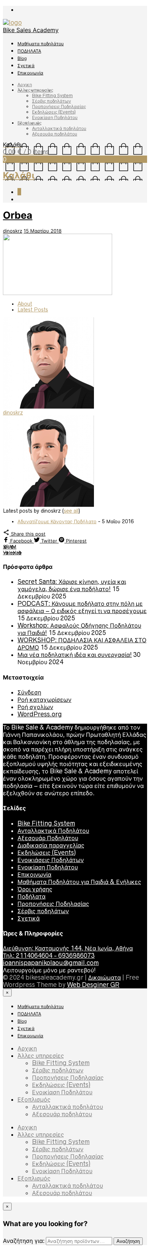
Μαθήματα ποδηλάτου (40, 43)
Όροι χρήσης (34, 889)
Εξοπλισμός (29, 123)
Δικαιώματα (104, 977)
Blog (22, 58)
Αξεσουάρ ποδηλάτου (54, 134)
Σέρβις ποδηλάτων (51, 101)
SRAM (9, 547)
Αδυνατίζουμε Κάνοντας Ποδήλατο (56, 521)
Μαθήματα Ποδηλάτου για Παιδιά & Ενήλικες (79, 881)
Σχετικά (26, 65)
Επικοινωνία (30, 73)
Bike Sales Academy (31, 30)
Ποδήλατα (31, 896)
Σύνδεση (29, 692)
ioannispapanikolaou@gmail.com (51, 962)
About (24, 304)
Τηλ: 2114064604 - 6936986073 (49, 955)
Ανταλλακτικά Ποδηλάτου (53, 830)
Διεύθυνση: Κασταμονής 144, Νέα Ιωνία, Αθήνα (68, 948)
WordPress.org (39, 714)
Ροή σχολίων (35, 707)
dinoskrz (12, 231)
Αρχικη (24, 84)
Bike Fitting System (52, 95)
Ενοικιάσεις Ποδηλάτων (50, 860)
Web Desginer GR (93, 984)
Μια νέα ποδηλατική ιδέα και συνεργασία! (74, 654)
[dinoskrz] (48, 407)
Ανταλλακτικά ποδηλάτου (59, 128)
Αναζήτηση (128, 1241)
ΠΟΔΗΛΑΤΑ (29, 51)
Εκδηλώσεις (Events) (54, 112)
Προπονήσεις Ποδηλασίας (59, 106)
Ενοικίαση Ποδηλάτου (55, 117)
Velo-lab (12, 552)
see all (71, 511)
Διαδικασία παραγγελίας (50, 845)
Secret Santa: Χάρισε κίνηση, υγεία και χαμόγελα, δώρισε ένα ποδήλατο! (71, 585)
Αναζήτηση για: (23, 1240)
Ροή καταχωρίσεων (44, 699)
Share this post (27, 534)
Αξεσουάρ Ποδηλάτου (47, 838)
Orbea (17, 215)
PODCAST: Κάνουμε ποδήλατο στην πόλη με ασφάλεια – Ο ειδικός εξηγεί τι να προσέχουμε (82, 607)
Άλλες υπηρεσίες (35, 90)
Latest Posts (32, 310)
